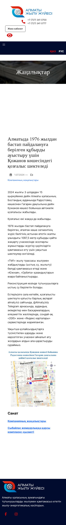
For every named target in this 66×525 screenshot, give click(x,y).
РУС (61, 51)
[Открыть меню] (4, 44)
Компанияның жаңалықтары (23, 180)
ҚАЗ (53, 51)
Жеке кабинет (15, 28)
